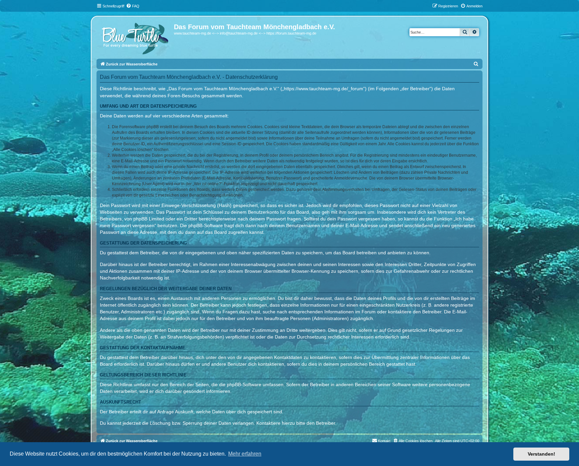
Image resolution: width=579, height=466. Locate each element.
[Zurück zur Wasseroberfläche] (136, 37)
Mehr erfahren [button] (244, 454)
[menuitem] (132, 6)
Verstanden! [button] (541, 454)
